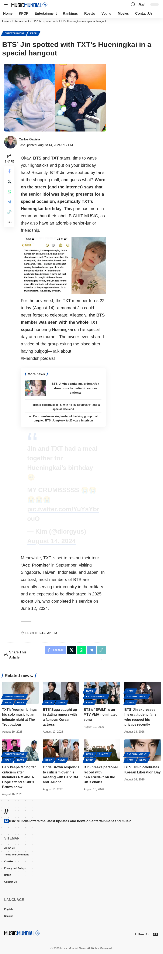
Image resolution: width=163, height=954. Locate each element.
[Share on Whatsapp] (9, 192)
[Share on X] (9, 181)
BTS (42, 633)
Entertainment (20, 21)
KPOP (33, 33)
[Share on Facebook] (9, 171)
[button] (7, 4)
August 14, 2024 (51, 540)
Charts (103, 754)
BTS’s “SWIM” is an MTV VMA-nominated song (101, 714)
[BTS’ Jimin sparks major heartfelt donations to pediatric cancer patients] (35, 388)
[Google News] (155, 934)
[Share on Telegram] (9, 202)
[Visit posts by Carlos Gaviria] (10, 142)
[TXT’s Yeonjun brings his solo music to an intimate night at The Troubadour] (20, 693)
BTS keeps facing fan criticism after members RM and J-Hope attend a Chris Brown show (19, 777)
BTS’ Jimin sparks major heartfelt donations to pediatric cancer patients (75, 388)
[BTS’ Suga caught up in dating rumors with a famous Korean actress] (61, 693)
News (20, 702)
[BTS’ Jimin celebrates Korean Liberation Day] (142, 750)
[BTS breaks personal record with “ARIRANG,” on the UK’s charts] (102, 750)
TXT (56, 633)
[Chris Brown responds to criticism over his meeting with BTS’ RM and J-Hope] (61, 750)
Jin (49, 633)
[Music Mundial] (29, 4)
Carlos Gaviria (29, 139)
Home (5, 21)
